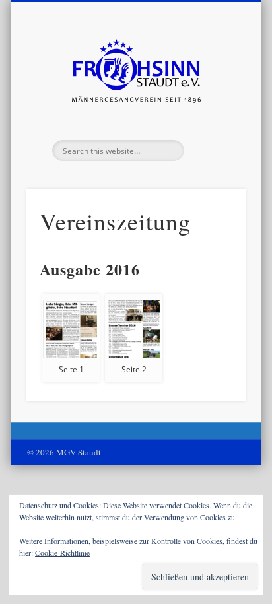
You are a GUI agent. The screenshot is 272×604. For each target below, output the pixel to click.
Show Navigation (213, 118)
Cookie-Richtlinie (62, 552)
